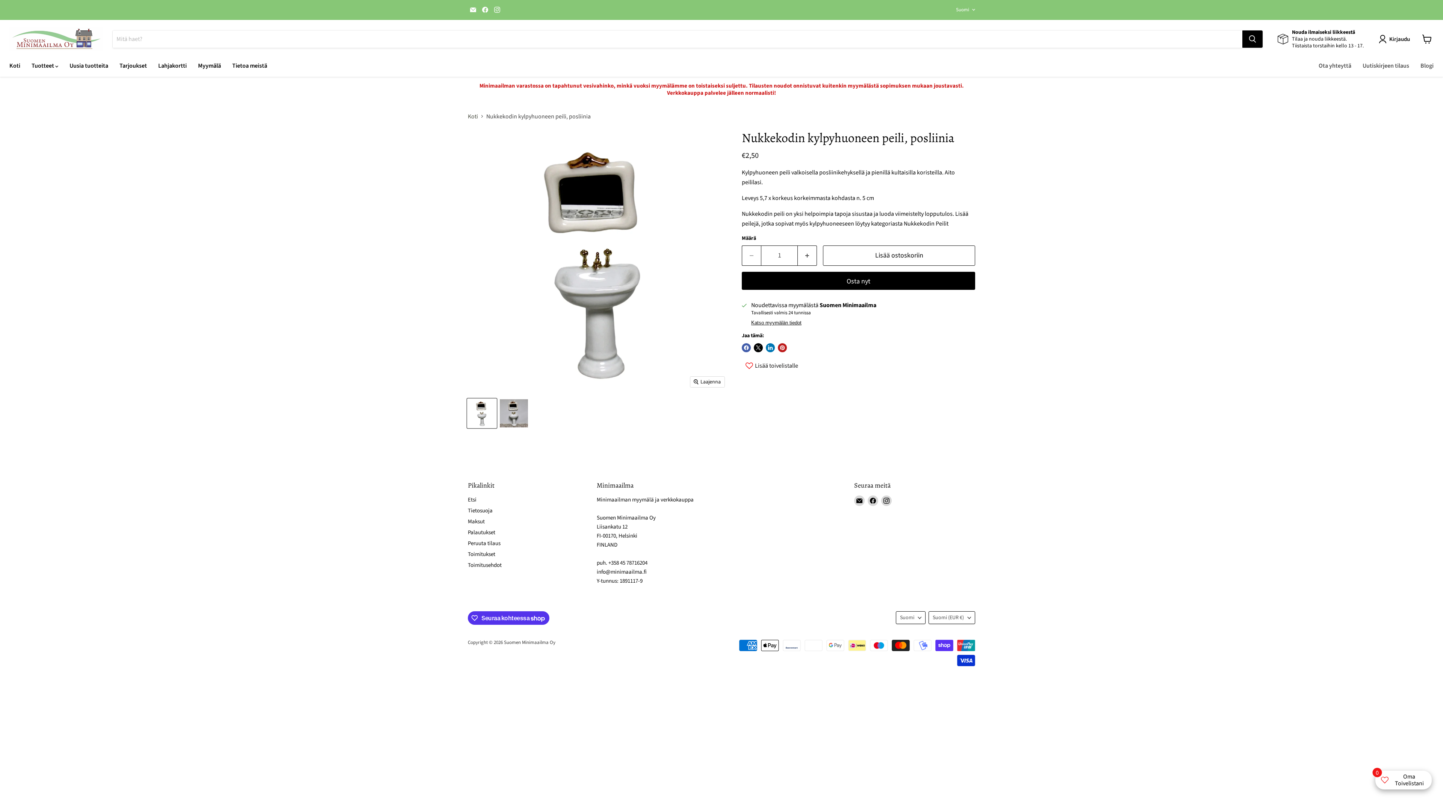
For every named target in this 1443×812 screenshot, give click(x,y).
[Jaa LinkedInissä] (770, 347)
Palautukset (481, 532)
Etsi (472, 500)
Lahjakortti (172, 66)
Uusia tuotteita (89, 66)
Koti (14, 66)
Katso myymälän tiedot (776, 323)
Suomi (962, 9)
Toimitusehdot (485, 565)
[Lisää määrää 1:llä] (807, 255)
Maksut (476, 522)
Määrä (749, 238)
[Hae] (1252, 39)
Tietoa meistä (249, 66)
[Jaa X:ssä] (758, 347)
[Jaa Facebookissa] (746, 347)
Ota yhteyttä (1335, 66)
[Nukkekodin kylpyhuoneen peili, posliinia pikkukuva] (514, 413)
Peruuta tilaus (484, 543)
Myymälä (209, 66)
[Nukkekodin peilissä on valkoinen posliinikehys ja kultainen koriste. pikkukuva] (482, 413)
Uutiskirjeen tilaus (1386, 66)
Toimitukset (481, 554)
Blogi (1427, 66)
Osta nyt (858, 281)
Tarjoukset (133, 66)
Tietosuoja (480, 511)
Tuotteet (43, 66)
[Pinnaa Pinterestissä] (782, 347)
